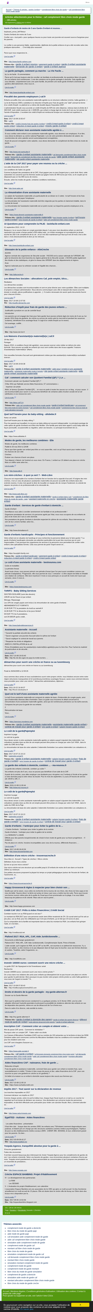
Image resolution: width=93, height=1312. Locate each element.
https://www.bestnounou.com (21, 587)
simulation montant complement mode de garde (28, 1263)
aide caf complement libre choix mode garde (61, 220)
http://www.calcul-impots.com (20, 1113)
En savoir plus (26, 1309)
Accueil (6, 1291)
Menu (87, 2)
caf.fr (11, 121)
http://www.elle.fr (16, 471)
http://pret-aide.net (16, 188)
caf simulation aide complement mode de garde (28, 1237)
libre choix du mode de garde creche (23, 1283)
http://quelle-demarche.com (19, 303)
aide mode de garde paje (18, 1234)
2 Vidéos (18, 23)
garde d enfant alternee (65, 1022)
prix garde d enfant (50, 727)
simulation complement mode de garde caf (26, 1254)
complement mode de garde (19, 1266)
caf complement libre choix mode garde (45, 408)
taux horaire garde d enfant (63, 218)
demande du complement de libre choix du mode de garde (33, 157)
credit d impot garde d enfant (58, 124)
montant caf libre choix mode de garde (24, 1248)
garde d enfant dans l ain (61, 497)
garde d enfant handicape (63, 405)
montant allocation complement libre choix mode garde (31, 1280)
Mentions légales (18, 1291)
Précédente (22, 1210)
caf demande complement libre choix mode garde (29, 1257)
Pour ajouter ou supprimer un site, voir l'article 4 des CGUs (28, 1296)
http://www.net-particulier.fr (20, 152)
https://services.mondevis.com (21, 722)
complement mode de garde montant (23, 1269)
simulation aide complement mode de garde (26, 1243)
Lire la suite (8, 56)
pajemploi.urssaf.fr (16, 756)
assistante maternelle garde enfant (69, 724)
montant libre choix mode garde (21, 1260)
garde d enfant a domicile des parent (34, 1019)
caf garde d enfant (24, 1054)
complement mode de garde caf (21, 1245)
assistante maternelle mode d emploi (29, 371)
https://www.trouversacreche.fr (20, 883)
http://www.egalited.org (18, 1142)
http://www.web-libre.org (18, 494)
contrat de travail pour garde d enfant (23, 727)
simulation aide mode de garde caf (22, 1277)
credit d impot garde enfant (44, 558)
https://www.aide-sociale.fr (19, 1051)
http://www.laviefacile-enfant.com (22, 92)
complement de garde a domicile (21, 1275)
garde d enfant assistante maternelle (34, 154)
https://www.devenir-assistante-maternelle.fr (26, 215)
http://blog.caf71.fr (16, 403)
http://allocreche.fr (16, 274)
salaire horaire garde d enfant (72, 727)
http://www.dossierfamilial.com (21, 851)
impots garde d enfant (55, 126)
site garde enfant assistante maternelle (33, 159)
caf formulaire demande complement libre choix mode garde (54, 1054)
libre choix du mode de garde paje (22, 1231)
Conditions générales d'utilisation (41, 1291)
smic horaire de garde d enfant (30, 220)
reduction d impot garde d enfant (30, 126)
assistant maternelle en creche (42, 499)
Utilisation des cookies (66, 1291)
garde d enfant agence (55, 66)
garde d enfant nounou (27, 64)
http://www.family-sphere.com (20, 62)
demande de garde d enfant (29, 66)
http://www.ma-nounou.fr (19, 787)
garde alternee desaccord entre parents (42, 1022)
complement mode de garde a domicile (24, 1228)
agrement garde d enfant (49, 64)
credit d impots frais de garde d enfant (30, 124)
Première (13, 1210)
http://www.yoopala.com (18, 1170)
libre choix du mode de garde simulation (25, 1272)
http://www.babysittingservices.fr (21, 625)
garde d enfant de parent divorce (65, 1020)
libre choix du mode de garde (20, 1251)
